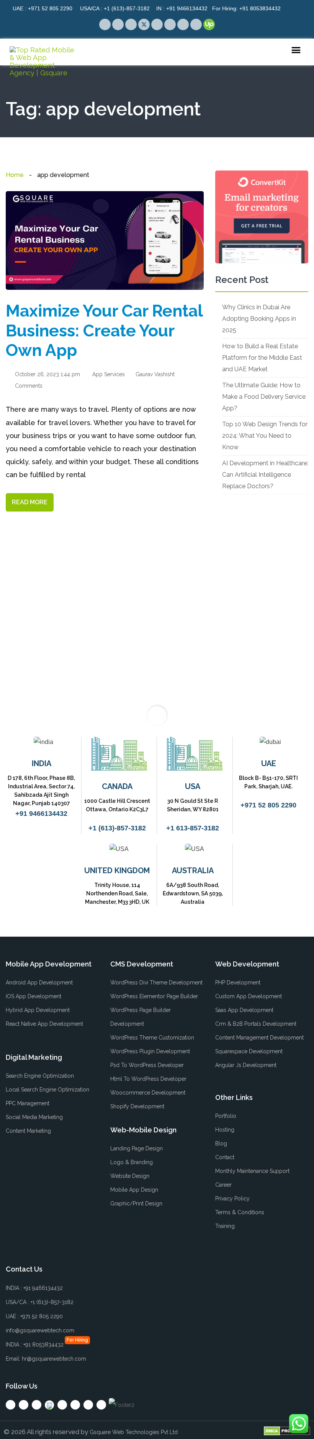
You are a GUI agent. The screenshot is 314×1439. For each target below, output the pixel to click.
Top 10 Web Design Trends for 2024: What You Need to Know (264, 436)
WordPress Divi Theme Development (156, 982)
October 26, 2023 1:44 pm (46, 374)
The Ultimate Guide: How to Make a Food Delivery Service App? (264, 397)
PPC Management (27, 1103)
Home (15, 175)
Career (223, 1185)
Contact (224, 1157)
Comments (28, 386)
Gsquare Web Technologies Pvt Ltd (134, 1432)
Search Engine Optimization (40, 1076)
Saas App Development (244, 1010)
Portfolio (225, 1116)
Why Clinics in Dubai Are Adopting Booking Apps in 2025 (259, 319)
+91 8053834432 (246, 8)
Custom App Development (248, 996)
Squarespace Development (249, 1051)
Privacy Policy (232, 1198)
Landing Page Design (136, 1148)
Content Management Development (259, 1038)
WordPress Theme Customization (152, 1038)
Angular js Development (245, 1065)
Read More (29, 502)
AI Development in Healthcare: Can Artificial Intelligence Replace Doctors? (265, 475)
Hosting (224, 1130)
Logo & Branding (131, 1162)
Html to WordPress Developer (148, 1079)
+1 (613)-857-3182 (115, 8)
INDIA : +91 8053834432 (35, 1345)
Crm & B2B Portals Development (255, 1024)
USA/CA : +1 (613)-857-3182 (40, 1302)
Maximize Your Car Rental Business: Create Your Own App (104, 330)
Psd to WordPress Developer (147, 1065)
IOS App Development (33, 996)
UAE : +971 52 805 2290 (34, 1316)
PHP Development (237, 982)
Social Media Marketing (34, 1117)
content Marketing (28, 1131)
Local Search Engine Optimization (47, 1090)
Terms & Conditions (239, 1212)
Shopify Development (137, 1106)
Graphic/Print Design (136, 1203)
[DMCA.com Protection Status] (287, 1430)
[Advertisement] (105, 635)
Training (225, 1226)
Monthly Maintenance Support (252, 1171)
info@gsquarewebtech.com (40, 1330)
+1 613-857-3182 (192, 828)
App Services (108, 374)
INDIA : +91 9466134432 (34, 1288)
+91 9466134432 (182, 8)
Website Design (129, 1176)
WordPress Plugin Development (150, 1051)
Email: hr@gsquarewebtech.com (46, 1359)
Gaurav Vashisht (154, 374)
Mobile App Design (134, 1190)
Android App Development (39, 982)
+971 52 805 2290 (42, 8)
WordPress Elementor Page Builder (154, 996)
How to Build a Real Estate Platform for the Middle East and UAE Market (262, 358)
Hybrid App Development (38, 1010)
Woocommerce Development (147, 1093)
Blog (221, 1143)
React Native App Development (44, 1024)
